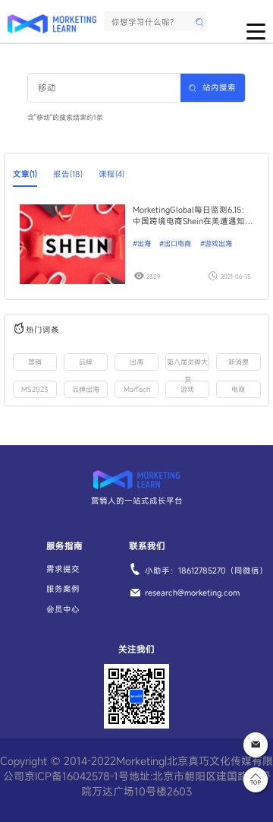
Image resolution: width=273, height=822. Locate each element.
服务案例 (63, 588)
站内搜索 (219, 87)
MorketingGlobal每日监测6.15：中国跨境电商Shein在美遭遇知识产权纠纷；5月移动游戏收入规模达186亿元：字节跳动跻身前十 (193, 215)
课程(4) (111, 174)
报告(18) (68, 174)
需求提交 (63, 569)
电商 (238, 389)
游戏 (187, 389)
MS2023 (34, 389)
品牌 (86, 362)
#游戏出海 (216, 243)
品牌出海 (85, 389)
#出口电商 (175, 243)
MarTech (137, 389)
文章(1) (25, 174)
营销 (35, 362)
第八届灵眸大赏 (187, 364)
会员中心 (63, 609)
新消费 (238, 362)
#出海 (142, 243)
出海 (136, 362)
